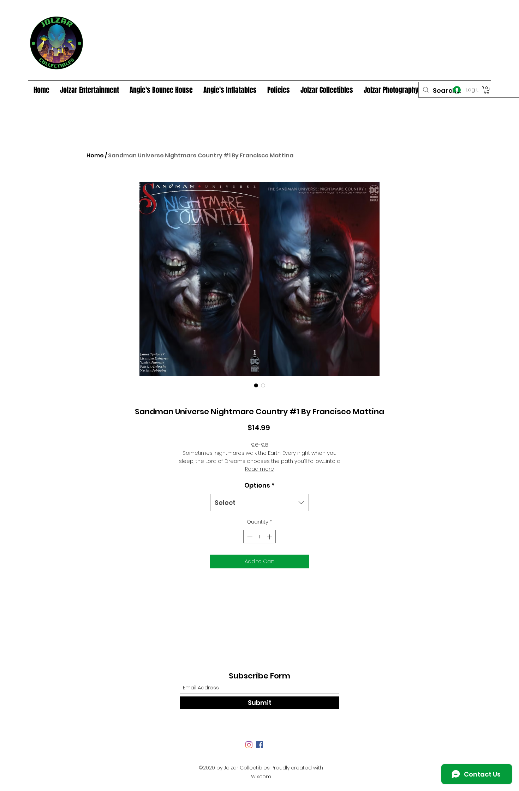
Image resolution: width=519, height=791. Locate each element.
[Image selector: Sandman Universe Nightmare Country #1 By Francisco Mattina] (256, 385)
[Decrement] (249, 536)
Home (95, 155)
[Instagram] (248, 744)
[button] (486, 89)
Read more (259, 468)
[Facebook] (259, 744)
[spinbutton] (260, 536)
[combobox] (259, 503)
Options (259, 485)
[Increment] (270, 536)
